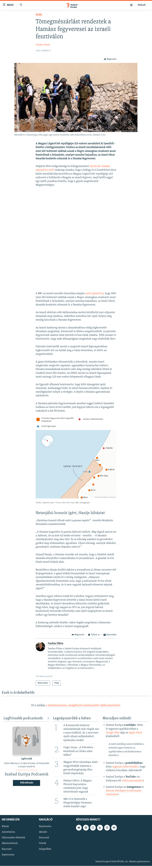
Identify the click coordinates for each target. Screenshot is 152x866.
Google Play (112, 732)
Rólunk (5, 826)
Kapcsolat (7, 849)
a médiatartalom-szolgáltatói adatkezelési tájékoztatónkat (83, 705)
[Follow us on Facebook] (86, 828)
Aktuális (43, 832)
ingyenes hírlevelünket (125, 766)
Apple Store (135, 732)
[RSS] (100, 828)
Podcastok (44, 838)
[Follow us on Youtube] (79, 828)
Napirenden (45, 826)
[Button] (110, 59)
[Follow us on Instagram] (93, 828)
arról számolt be (94, 293)
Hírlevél (141, 5)
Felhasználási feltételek (13, 838)
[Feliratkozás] (114, 828)
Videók (42, 843)
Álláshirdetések (10, 843)
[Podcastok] (131, 5)
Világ (39, 14)
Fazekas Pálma (43, 45)
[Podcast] (107, 828)
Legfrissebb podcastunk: (23, 718)
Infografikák (45, 849)
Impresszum (8, 855)
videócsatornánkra (132, 780)
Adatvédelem (8, 832)
